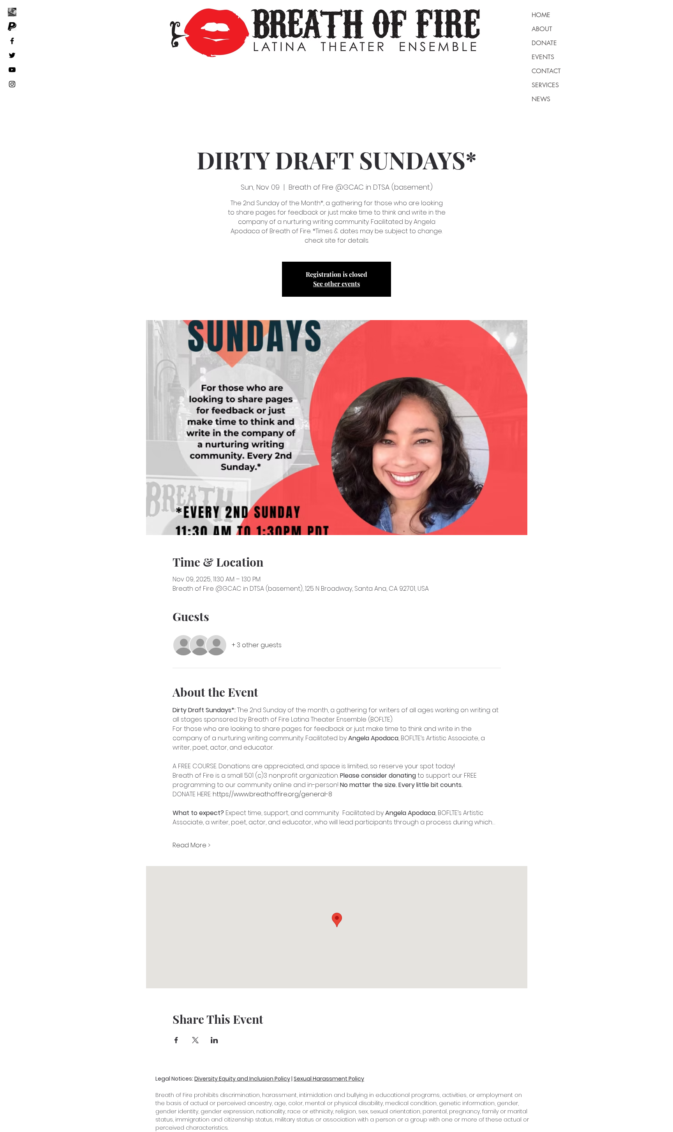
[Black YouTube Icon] (12, 69)
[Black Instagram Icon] (12, 84)
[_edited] (12, 12)
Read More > (191, 845)
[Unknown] (12, 26)
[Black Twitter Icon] (12, 55)
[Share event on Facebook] (176, 1040)
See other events (336, 284)
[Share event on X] (195, 1040)
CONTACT (546, 71)
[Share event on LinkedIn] (214, 1040)
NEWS (541, 99)
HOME (541, 15)
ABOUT (542, 29)
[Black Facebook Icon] (12, 41)
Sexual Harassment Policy (329, 1079)
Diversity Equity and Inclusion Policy (242, 1079)
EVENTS (543, 57)
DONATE (544, 43)
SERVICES (545, 85)
